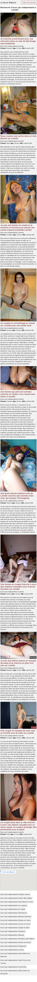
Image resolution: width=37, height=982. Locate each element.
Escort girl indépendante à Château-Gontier (15, 894)
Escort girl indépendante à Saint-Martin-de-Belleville (15, 955)
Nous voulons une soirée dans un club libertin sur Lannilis (18, 137)
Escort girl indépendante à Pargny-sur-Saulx (16, 920)
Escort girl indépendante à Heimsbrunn (14, 913)
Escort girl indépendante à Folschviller (13, 967)
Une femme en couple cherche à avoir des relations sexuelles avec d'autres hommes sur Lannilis (18, 586)
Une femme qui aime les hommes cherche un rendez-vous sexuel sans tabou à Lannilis (17, 394)
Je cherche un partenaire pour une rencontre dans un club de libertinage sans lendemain (18, 41)
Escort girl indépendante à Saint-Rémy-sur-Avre (17, 902)
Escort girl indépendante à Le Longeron (14, 905)
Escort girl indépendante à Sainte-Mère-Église (16, 898)
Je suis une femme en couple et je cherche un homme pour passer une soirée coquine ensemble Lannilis (17, 227)
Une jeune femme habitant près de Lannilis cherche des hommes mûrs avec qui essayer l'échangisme (17, 495)
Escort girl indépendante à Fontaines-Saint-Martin (17, 939)
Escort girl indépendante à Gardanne (13, 931)
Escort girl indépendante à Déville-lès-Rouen (16, 942)
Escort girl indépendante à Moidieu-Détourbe (16, 916)
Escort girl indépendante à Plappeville (13, 946)
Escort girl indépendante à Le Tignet (13, 909)
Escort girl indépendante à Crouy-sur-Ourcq (15, 924)
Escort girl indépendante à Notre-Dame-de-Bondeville (15, 972)
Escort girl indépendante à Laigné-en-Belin (15, 928)
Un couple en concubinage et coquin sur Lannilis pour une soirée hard (17, 324)
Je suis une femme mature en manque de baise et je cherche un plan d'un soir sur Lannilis (18, 663)
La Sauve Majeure (8, 2)
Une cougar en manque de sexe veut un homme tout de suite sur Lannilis (17, 731)
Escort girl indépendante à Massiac (12, 935)
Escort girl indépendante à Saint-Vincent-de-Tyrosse (16, 961)
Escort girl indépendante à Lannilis (12, 950)
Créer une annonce (29, 3)
